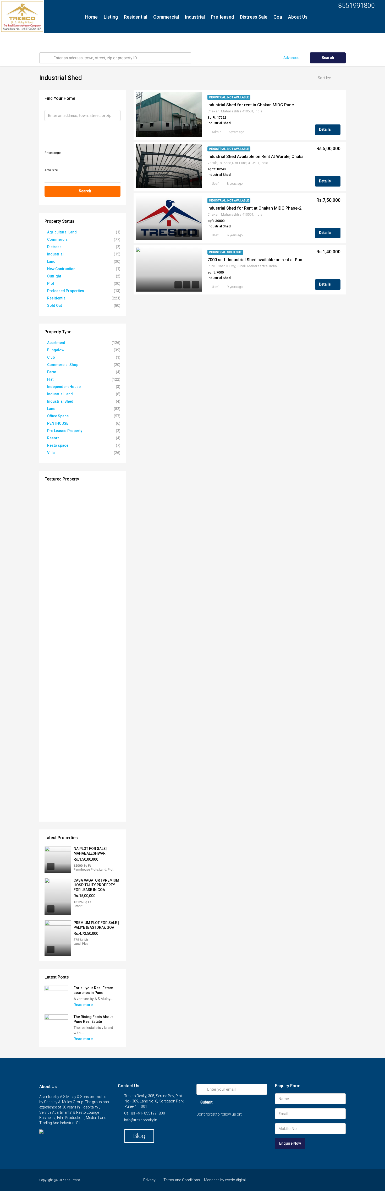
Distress (54, 247)
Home (91, 17)
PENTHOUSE (57, 423)
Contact (94, 40)
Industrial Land (60, 394)
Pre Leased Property (64, 431)
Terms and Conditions (181, 1180)
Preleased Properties (65, 291)
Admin (216, 132)
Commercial (166, 17)
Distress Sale (253, 17)
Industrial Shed (60, 401)
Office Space (58, 416)
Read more (84, 1005)
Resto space (57, 445)
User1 (216, 183)
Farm (51, 372)
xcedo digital (235, 1180)
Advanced (291, 58)
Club (51, 357)
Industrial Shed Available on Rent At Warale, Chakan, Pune (262, 156)
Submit (206, 1102)
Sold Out (54, 305)
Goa (277, 17)
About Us (297, 17)
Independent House (64, 387)
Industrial (195, 17)
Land (51, 261)
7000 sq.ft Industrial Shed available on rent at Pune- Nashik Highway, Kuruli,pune (284, 259)
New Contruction (61, 269)
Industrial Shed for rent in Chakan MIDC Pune (250, 104)
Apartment (56, 343)
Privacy (149, 1180)
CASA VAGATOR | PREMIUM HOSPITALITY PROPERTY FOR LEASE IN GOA (96, 885)
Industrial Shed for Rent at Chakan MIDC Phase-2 (254, 208)
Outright (54, 276)
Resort (53, 438)
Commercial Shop (62, 365)
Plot (50, 283)
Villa (51, 453)
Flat (50, 379)
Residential (135, 17)
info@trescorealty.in (140, 1120)
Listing (111, 17)
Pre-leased (222, 17)
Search (328, 58)
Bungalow (55, 350)
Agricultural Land (62, 232)
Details (325, 129)
